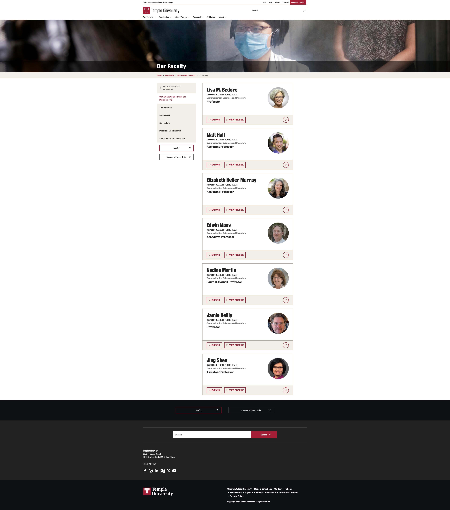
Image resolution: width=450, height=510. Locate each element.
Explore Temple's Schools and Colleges (158, 2)
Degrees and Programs (186, 75)
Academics (164, 17)
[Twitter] (168, 471)
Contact (278, 489)
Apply (270, 2)
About (221, 17)
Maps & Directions (263, 489)
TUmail (259, 492)
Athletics (211, 17)
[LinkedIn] (157, 471)
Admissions (148, 17)
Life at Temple (181, 17)
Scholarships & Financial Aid (172, 138)
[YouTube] (174, 471)
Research (197, 17)
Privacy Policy (237, 496)
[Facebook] (145, 471)
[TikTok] (163, 471)
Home (159, 75)
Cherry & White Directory (239, 489)
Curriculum (164, 123)
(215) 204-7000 (149, 464)
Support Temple (297, 2)
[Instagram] (151, 471)
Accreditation (165, 107)
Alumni (277, 2)
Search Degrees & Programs (172, 88)
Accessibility (271, 492)
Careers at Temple (289, 492)
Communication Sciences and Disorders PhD (172, 98)
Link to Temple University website (158, 492)
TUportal (286, 2)
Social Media (236, 492)
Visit (264, 2)
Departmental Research (170, 131)
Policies (288, 489)
